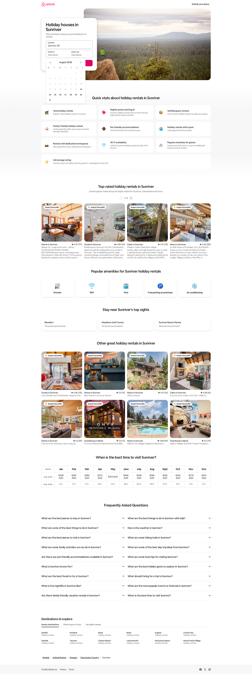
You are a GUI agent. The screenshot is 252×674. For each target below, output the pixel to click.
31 (50, 100)
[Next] (131, 198)
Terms (71, 669)
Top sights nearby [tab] (93, 624)
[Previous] (121, 198)
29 (76, 94)
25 (55, 94)
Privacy (63, 669)
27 (65, 94)
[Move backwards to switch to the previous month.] (50, 62)
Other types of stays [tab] (72, 624)
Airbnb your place (200, 4)
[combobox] (69, 45)
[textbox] (57, 54)
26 (60, 94)
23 (81, 89)
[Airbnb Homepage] (48, 4)
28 (71, 94)
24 (50, 94)
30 (81, 94)
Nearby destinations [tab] (50, 624)
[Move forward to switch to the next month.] (81, 62)
